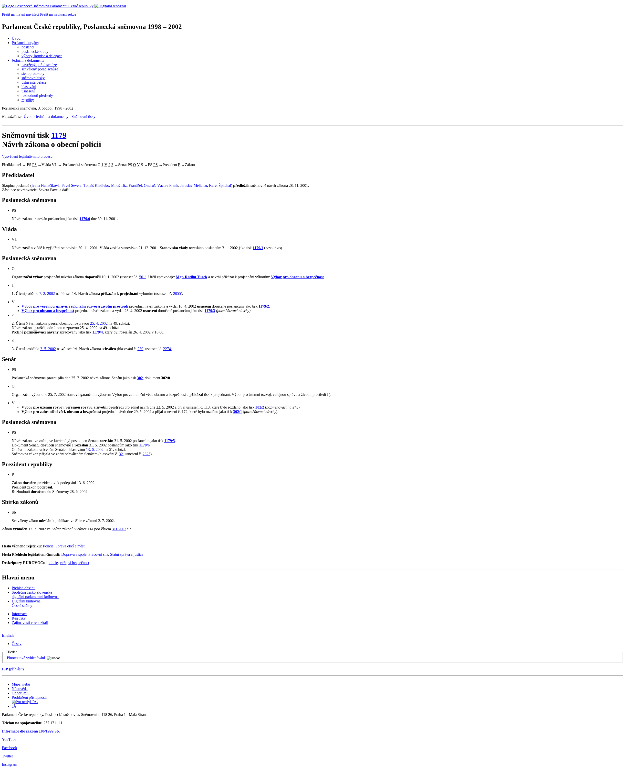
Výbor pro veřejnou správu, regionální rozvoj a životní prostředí (74, 306)
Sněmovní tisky (83, 116)
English (8, 635)
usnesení (28, 91)
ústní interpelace (33, 82)
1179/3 (210, 311)
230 (140, 349)
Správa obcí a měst (69, 546)
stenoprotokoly (32, 73)
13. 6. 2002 (95, 449)
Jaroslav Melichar (193, 185)
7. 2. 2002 (47, 293)
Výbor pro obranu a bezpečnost (297, 277)
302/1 (237, 412)
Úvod (16, 38)
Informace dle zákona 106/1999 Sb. (31, 731)
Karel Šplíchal (220, 185)
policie (53, 563)
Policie (48, 546)
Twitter (7, 756)
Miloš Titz (119, 185)
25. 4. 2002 (99, 323)
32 (121, 454)
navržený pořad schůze (39, 65)
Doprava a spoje (73, 554)
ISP (5, 669)
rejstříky (27, 100)
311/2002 (119, 529)
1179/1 (258, 248)
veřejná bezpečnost (74, 563)
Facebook (9, 748)
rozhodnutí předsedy (37, 95)
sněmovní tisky (33, 78)
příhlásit (16, 669)
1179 (58, 135)
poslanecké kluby (34, 51)
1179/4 (97, 332)
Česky (16, 644)
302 (140, 378)
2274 (167, 349)
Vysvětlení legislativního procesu (27, 156)
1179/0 (85, 219)
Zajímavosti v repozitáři (30, 623)
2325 (146, 454)
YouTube (9, 739)
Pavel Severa (72, 185)
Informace (19, 614)
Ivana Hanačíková (45, 185)
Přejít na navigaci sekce (58, 14)
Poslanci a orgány (25, 43)
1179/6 (144, 445)
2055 (177, 293)
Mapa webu (21, 684)
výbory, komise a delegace (41, 56)
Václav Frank (167, 185)
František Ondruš (142, 185)
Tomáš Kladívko (96, 185)
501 (142, 277)
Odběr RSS (21, 693)
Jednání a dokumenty (28, 60)
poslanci (27, 47)
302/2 (259, 407)
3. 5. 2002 (48, 349)
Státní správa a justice (126, 554)
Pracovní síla (98, 554)
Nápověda (20, 689)
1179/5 (169, 441)
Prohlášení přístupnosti (29, 697)
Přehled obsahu (23, 588)
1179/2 (264, 306)
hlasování (28, 87)
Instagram (9, 764)
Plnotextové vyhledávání (26, 658)
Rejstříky (19, 618)
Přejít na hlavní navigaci (20, 14)
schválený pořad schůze (39, 69)
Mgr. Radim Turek (191, 277)
